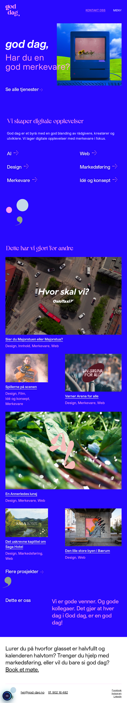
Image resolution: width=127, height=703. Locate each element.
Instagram (117, 693)
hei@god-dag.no (32, 692)
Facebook (117, 690)
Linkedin (118, 696)
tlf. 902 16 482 (58, 692)
